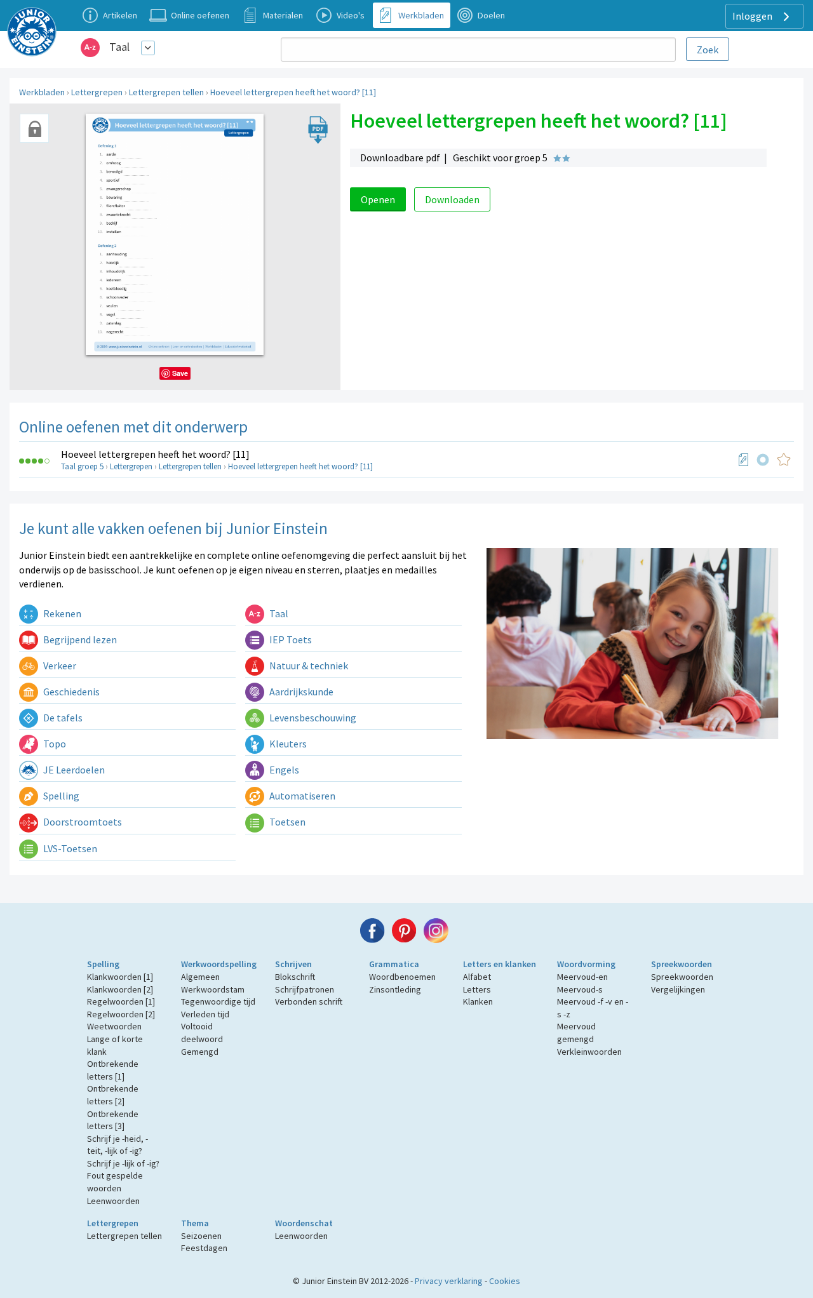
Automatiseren (301, 795)
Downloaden (452, 199)
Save (180, 373)
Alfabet (477, 976)
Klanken (478, 1001)
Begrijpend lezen (79, 639)
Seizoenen (201, 1235)
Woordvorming (586, 964)
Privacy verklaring (449, 1281)
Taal (119, 46)
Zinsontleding (395, 989)
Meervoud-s (580, 989)
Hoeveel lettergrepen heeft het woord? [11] (293, 92)
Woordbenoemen (402, 976)
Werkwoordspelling (219, 964)
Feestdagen (204, 1248)
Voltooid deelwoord (202, 1032)
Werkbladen (42, 92)
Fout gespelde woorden (115, 1182)
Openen (378, 199)
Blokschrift (295, 976)
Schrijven (293, 964)
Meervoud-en (582, 976)
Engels (283, 769)
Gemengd (199, 1051)
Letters (477, 989)
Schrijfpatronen (304, 989)
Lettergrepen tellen (166, 92)
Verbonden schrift (308, 1001)
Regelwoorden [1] (121, 1001)
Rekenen (61, 613)
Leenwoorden (113, 1201)
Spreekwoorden (681, 964)
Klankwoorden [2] (120, 989)
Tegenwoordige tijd (218, 1001)
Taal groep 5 (82, 466)
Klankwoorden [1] (120, 976)
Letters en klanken (499, 964)
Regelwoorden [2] (121, 1014)
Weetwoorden (114, 1026)
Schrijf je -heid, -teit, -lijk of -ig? (117, 1145)
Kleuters (287, 743)
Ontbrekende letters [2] (112, 1095)
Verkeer (58, 665)
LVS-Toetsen (69, 848)
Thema (195, 1223)
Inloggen (753, 16)
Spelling (60, 795)
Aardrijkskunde (300, 691)
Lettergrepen (97, 92)
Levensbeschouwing (311, 717)
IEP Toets (289, 639)
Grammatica (394, 964)
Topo (53, 743)
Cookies (504, 1281)
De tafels (62, 717)
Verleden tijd (205, 1014)
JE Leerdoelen (73, 769)
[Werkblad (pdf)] (743, 460)
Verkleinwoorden (589, 1051)
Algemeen (200, 976)
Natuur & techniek (307, 665)
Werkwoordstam (213, 989)
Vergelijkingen (678, 989)
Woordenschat (304, 1223)
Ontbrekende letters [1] (112, 1070)
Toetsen (286, 821)
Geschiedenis (70, 691)
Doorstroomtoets (81, 821)
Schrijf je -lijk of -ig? (123, 1163)
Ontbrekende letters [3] (112, 1120)
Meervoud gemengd (576, 1032)
